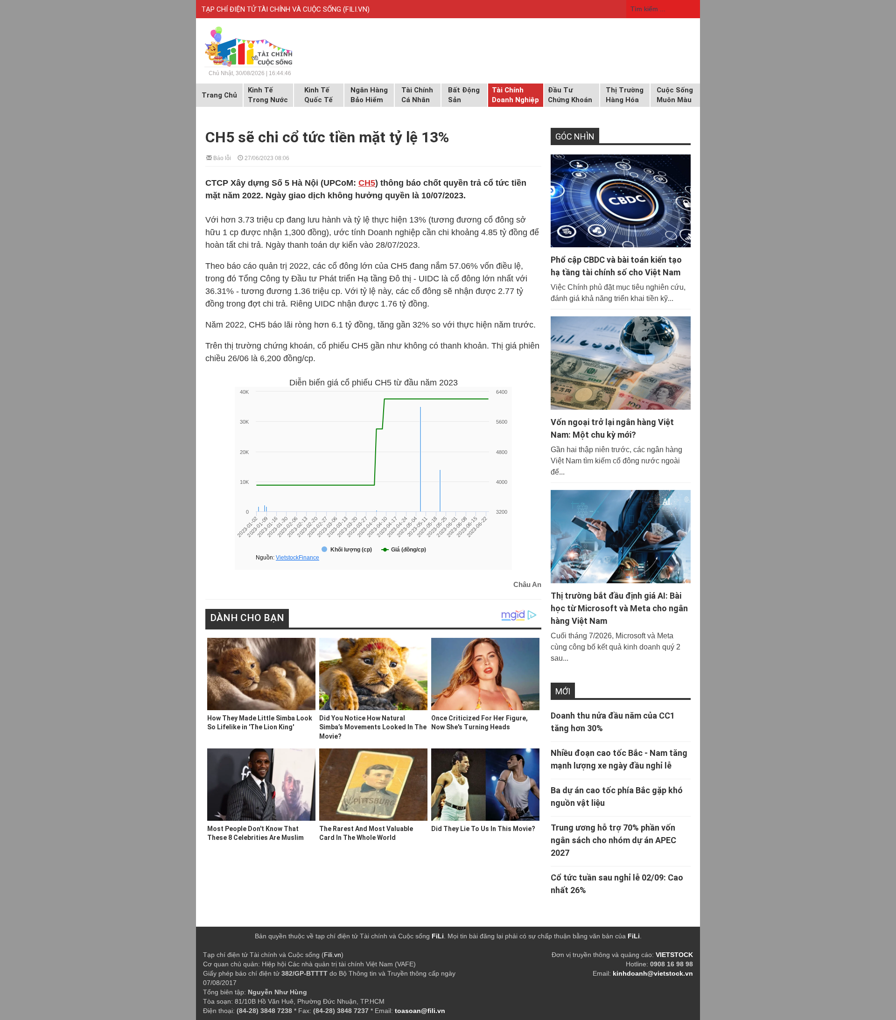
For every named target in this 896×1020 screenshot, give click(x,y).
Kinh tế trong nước (268, 95)
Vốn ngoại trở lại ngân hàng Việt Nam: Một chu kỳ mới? (612, 428)
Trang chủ (219, 95)
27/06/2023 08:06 (266, 157)
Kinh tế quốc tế (318, 95)
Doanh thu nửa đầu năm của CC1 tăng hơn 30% (613, 722)
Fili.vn (332, 954)
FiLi (438, 936)
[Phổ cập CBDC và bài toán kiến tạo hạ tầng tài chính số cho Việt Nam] (621, 201)
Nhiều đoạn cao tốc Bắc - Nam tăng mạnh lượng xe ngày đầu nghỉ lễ (619, 759)
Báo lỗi (221, 157)
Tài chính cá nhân (417, 95)
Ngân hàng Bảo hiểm (369, 95)
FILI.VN (356, 9)
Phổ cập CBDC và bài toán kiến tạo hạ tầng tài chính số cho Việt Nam (616, 266)
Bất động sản (464, 95)
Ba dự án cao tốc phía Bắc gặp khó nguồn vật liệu (617, 796)
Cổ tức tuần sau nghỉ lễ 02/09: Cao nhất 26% (617, 884)
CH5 (366, 183)
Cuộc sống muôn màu (675, 95)
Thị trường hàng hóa (625, 95)
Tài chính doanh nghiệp (515, 95)
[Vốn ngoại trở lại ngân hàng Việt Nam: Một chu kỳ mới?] (621, 363)
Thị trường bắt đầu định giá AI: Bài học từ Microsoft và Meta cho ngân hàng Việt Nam (619, 608)
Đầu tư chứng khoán (570, 95)
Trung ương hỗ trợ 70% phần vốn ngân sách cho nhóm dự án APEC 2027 (613, 840)
